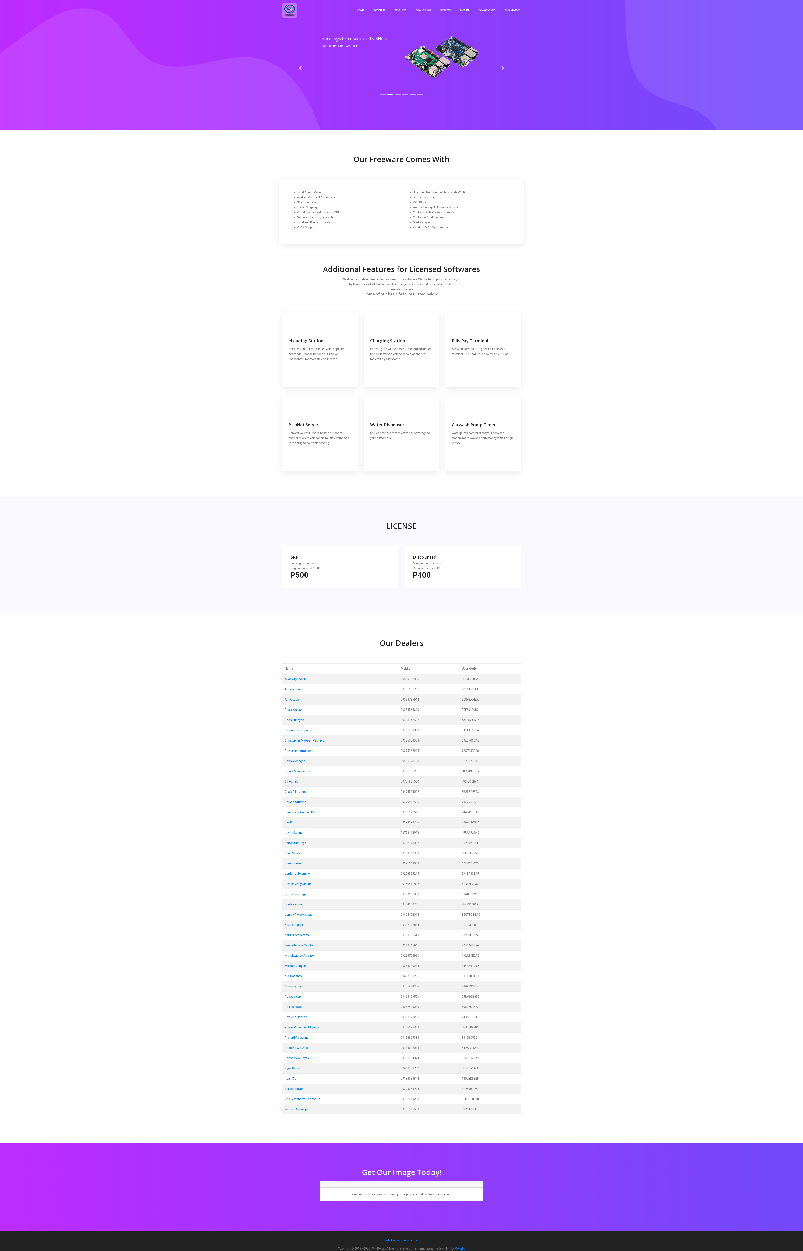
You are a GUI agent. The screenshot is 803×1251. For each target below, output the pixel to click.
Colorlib (460, 1248)
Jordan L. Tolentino (297, 873)
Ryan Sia (290, 1078)
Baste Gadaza (294, 709)
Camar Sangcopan (297, 730)
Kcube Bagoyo (294, 925)
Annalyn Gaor (294, 689)
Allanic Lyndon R (295, 679)
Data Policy (391, 1240)
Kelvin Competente (297, 935)
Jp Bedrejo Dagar (296, 894)
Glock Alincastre (295, 791)
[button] (300, 68)
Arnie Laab (292, 699)
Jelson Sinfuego (295, 843)
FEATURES (401, 10)
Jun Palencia (293, 904)
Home (360, 10)
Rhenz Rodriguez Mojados (302, 1027)
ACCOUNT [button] (379, 10)
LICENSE (464, 10)
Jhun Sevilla (293, 853)
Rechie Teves (293, 1006)
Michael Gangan (295, 966)
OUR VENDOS (513, 10)
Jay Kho (290, 822)
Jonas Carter (293, 863)
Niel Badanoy (293, 976)
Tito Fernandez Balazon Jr (302, 1099)
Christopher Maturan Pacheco (304, 740)
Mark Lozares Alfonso (299, 955)
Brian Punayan (294, 720)
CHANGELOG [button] (423, 10)
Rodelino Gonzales (297, 1047)
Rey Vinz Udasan (296, 1017)
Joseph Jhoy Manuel (298, 884)
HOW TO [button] (445, 10)
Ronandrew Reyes (297, 1058)
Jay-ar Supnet (294, 832)
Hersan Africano (295, 802)
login (364, 1194)
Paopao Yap (293, 996)
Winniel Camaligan (297, 1109)
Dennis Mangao (295, 761)
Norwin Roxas (294, 986)
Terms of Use (410, 1240)
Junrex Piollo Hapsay (298, 914)
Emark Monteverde (297, 771)
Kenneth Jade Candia (299, 945)
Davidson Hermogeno (299, 750)
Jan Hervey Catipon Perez (302, 812)
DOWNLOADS (487, 10)
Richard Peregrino (296, 1037)
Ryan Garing (293, 1068)
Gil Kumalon (292, 781)
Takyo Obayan (294, 1088)
